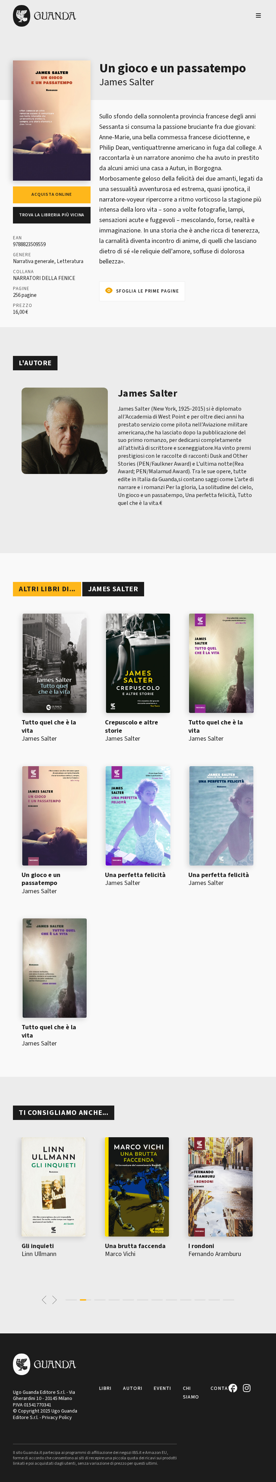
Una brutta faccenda (135, 1246)
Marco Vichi (120, 1254)
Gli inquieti (38, 1246)
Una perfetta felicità (135, 875)
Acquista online (52, 194)
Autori (132, 1388)
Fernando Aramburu (214, 1254)
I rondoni (201, 1246)
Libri (105, 1388)
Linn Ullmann (39, 1254)
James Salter (126, 82)
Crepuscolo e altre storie (131, 726)
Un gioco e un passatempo (41, 879)
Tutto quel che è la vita (49, 726)
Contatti (223, 1388)
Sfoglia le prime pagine (147, 291)
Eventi (162, 1388)
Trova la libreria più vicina (52, 215)
